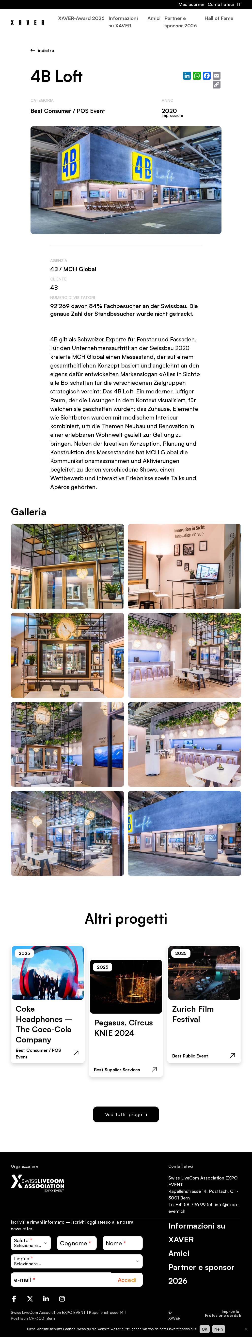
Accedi (127, 1280)
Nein (218, 1329)
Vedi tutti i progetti (126, 1114)
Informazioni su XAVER (123, 22)
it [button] (239, 4)
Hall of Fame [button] (219, 18)
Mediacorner (191, 4)
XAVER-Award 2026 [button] (81, 18)
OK (204, 1329)
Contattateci (221, 4)
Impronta (230, 1311)
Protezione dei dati (223, 1315)
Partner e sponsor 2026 (180, 22)
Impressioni (172, 115)
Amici (153, 18)
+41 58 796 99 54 (194, 1204)
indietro (45, 50)
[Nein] (245, 1329)
